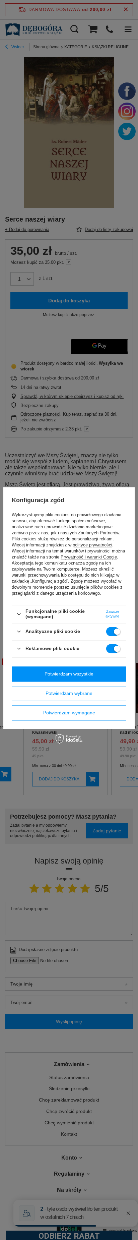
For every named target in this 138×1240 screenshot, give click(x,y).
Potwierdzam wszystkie (69, 673)
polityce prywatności (92, 545)
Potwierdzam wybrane (69, 693)
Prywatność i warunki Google (89, 557)
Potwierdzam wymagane (69, 712)
